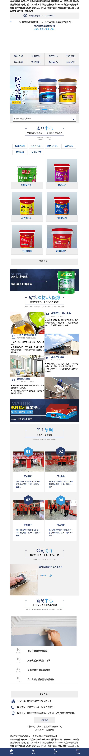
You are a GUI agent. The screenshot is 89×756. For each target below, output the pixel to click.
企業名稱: (21, 701)
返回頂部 (44, 720)
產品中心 (53, 56)
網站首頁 (18, 56)
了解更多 (43, 575)
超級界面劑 (20, 146)
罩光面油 (69, 146)
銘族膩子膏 (36, 152)
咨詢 (78, 753)
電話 (55, 753)
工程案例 (35, 62)
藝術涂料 (20, 152)
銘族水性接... (52, 146)
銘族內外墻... (36, 146)
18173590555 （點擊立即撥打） (41, 707)
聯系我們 (70, 62)
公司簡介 (35, 56)
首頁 (11, 753)
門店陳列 (70, 56)
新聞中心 (53, 62)
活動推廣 (18, 62)
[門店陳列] (28, 471)
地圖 (33, 753)
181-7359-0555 (48, 15)
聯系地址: (21, 713)
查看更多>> (44, 261)
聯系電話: (21, 707)
